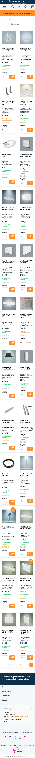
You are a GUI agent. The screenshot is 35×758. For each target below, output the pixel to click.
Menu (4, 8)
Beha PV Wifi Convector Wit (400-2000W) (25, 632)
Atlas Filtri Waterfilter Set (8, 527)
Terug (2, 2)
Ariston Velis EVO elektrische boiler (25, 368)
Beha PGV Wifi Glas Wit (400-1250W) (8, 631)
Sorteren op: (15, 24)
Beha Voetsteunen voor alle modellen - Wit (8, 103)
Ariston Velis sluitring (6, 474)
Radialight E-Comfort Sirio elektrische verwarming (26, 103)
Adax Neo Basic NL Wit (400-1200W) (8, 208)
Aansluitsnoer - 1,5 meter (8, 155)
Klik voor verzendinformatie (7, 119)
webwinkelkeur (26, 756)
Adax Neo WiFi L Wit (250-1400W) (8, 315)
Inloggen (19, 8)
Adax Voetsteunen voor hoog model (8, 49)
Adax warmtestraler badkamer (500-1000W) (26, 315)
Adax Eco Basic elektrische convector (26, 155)
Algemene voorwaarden (10, 732)
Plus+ (17, 747)
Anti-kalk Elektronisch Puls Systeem (8, 368)
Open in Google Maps (21, 716)
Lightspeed (17, 745)
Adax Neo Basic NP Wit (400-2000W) (26, 208)
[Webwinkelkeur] (17, 751)
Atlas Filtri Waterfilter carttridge (26, 474)
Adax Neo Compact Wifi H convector (8, 261)
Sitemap (29, 732)
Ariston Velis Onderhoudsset (25, 421)
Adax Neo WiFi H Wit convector (26, 261)
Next (31, 665)
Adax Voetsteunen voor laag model (25, 49)
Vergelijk (4, 72)
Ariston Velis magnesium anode (8, 421)
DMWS (31, 745)
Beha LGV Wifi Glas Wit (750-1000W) (26, 527)
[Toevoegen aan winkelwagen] (12, 77)
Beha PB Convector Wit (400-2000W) (26, 579)
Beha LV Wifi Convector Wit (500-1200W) (9, 579)
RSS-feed (23, 732)
